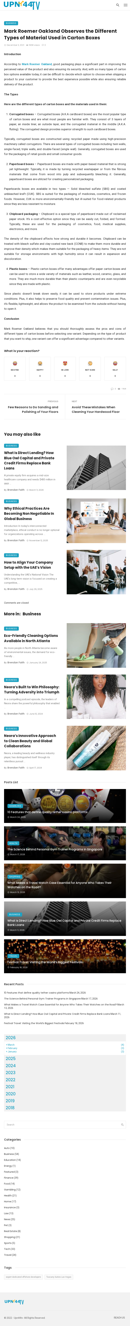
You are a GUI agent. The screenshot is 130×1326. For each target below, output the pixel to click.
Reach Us (119, 1317)
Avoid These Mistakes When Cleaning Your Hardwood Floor (96, 409)
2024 (11, 1066)
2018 (10, 1108)
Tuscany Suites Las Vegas (58, 1277)
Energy (8, 1166)
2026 (11, 1038)
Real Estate (10, 1231)
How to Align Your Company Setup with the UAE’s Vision (28, 565)
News (7, 1219)
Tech (7, 1249)
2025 (11, 1058)
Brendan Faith (16, 490)
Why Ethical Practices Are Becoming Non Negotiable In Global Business (29, 513)
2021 (10, 1087)
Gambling (15, 805)
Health (13, 843)
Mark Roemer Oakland (37, 64)
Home (7, 1201)
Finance (8, 1177)
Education (10, 1160)
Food (7, 1183)
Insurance (10, 1207)
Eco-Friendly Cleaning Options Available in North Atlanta (31, 638)
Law (6, 1213)
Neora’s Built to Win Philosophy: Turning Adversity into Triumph (31, 690)
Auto (7, 1148)
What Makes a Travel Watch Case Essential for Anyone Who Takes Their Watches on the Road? (59, 885)
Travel (13, 956)
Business (11, 23)
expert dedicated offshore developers (23, 1277)
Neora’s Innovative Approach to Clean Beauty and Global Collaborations (30, 740)
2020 (11, 1094)
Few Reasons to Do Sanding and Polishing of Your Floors (33, 409)
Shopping (14, 876)
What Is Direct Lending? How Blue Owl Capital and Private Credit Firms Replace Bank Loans (29, 460)
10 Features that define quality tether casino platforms (47, 812)
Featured (9, 1172)
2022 (10, 1080)
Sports (8, 1243)
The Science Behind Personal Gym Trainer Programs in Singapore (54, 849)
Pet (6, 1225)
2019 (10, 1101)
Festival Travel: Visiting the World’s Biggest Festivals (45, 962)
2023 (10, 1072)
